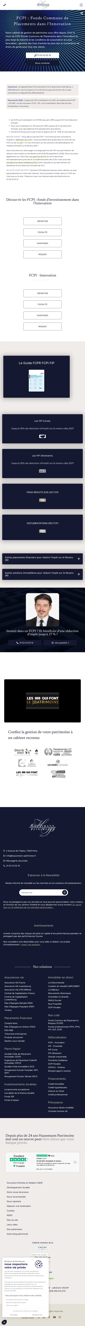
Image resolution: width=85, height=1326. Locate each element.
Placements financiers (18, 1018)
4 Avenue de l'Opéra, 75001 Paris (21, 851)
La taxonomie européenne (16, 1089)
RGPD (9, 1215)
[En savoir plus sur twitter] (39, 1318)
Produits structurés (13, 1037)
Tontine (8, 1010)
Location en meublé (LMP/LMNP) (64, 986)
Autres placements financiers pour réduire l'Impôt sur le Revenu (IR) (39, 558)
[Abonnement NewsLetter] (64, 892)
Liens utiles (12, 1224)
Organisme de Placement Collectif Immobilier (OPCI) (20, 1061)
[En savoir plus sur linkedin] (44, 1318)
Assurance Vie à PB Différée (17, 990)
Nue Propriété (55, 1004)
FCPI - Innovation (56, 1042)
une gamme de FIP (37, 157)
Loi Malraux (53, 990)
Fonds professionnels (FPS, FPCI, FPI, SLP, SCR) (64, 1028)
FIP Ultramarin (55, 1053)
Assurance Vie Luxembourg (17, 986)
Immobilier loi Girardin (58, 997)
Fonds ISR (9, 1096)
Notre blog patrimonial (17, 1234)
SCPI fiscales (54, 1007)
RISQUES (42, 254)
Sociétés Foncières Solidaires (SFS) (21, 162)
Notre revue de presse (18, 1192)
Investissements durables (20, 1084)
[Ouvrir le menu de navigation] (81, 5)
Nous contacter (42, 63)
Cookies (11, 1211)
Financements (57, 1078)
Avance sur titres (56, 1091)
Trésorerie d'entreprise (15, 1034)
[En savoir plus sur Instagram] (60, 1318)
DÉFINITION (42, 221)
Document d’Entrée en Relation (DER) (25, 1183)
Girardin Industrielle (57, 1057)
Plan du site (12, 1220)
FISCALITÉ (42, 232)
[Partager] (81, 13)
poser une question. (31, 944)
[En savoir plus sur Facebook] (50, 1318)
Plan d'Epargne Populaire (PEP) (19, 1006)
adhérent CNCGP (60, 1288)
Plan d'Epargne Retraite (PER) (18, 1003)
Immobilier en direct (60, 977)
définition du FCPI (24, 140)
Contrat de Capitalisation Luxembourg (16, 998)
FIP (21, 143)
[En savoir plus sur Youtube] (55, 1318)
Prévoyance (55, 1102)
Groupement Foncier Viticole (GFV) (21, 1076)
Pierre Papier (12, 1048)
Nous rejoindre (14, 1201)
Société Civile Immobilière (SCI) (19, 1066)
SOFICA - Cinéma (56, 1067)
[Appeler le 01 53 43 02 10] (4, 5)
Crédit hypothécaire (57, 1087)
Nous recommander (16, 1197)
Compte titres (10, 1023)
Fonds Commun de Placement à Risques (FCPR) (63, 1021)
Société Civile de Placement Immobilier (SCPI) (17, 1055)
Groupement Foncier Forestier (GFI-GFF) (21, 1071)
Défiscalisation (57, 1037)
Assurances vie (14, 977)
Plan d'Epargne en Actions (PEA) (19, 1027)
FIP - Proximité (55, 1046)
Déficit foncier (54, 1000)
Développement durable (18, 1187)
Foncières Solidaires (57, 1060)
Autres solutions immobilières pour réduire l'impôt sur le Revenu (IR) (39, 574)
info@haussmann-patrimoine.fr (21, 856)
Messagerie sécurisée (17, 861)
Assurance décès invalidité (61, 1107)
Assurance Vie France (14, 982)
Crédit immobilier (56, 1084)
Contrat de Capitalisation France (19, 993)
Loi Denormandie (56, 982)
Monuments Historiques (59, 993)
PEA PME (8, 1030)
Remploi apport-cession (59, 1071)
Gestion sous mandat (14, 1041)
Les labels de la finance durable (19, 1093)
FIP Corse (53, 1050)
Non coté (54, 1015)
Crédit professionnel (58, 1094)
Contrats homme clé (57, 1111)
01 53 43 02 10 (44, 55)
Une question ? (62, 643)
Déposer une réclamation (19, 1206)
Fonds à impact (11, 1100)
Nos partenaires (14, 1229)
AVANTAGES (42, 243)
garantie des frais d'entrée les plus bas (39, 43)
